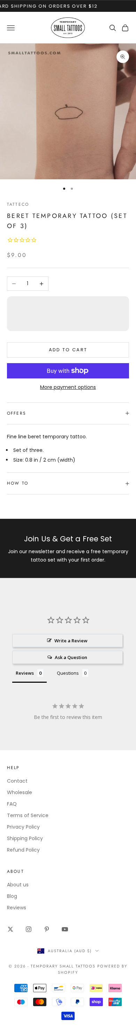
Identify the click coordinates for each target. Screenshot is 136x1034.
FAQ (12, 803)
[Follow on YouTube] (64, 929)
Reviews (16, 907)
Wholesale (19, 792)
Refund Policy (23, 849)
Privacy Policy (23, 826)
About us (18, 884)
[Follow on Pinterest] (46, 929)
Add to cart (68, 349)
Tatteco (18, 204)
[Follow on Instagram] (28, 929)
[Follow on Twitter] (10, 929)
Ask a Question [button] (71, 657)
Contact (17, 780)
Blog (12, 896)
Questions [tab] (68, 673)
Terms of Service (27, 815)
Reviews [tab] (25, 673)
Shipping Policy (25, 838)
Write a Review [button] (71, 640)
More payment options (68, 387)
